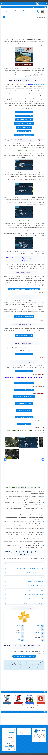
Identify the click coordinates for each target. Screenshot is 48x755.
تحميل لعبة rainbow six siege (23, 131)
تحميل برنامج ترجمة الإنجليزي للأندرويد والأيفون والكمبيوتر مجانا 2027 (30, 706)
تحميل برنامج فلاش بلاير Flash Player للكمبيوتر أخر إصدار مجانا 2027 (19, 706)
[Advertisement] (24, 30)
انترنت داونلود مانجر (11, 737)
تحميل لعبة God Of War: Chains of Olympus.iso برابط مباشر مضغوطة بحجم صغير (23, 289)
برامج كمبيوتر (35, 7)
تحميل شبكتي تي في (10, 739)
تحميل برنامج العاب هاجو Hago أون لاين (23, 116)
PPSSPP (39, 633)
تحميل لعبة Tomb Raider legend (23, 410)
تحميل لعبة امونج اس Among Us (23, 127)
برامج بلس (38, 754)
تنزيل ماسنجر (12, 733)
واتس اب (6, 747)
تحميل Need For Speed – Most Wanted (23, 335)
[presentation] (5, 459)
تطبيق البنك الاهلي (11, 743)
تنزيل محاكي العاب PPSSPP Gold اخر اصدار (22, 656)
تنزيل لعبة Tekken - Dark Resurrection (23, 354)
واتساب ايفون (11, 731)
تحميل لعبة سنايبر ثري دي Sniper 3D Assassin (23, 135)
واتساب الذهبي (11, 749)
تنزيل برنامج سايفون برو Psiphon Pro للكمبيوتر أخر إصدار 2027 (41, 706)
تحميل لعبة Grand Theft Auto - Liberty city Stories (23, 396)
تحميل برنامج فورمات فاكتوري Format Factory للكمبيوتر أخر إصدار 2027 (7, 706)
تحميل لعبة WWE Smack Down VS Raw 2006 (23, 316)
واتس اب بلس (12, 747)
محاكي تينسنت (11, 735)
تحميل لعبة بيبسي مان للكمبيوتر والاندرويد (23, 112)
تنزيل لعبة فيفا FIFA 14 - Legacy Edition (23, 403)
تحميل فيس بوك (11, 730)
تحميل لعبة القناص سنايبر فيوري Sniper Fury (23, 123)
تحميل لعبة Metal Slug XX (23, 424)
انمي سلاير (12, 741)
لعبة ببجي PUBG (11, 745)
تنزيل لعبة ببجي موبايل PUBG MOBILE (23, 119)
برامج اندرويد (40, 7)
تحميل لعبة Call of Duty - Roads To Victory (23, 417)
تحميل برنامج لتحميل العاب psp (38, 84)
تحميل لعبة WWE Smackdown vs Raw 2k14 (23, 390)
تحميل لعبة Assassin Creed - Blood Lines (23, 371)
